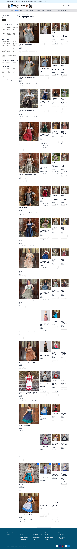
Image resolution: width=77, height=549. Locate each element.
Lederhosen (35, 532)
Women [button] (16, 10)
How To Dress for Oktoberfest (61, 538)
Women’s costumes (24, 537)
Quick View (29, 41)
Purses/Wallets (23, 539)
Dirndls (21, 532)
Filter (4, 19)
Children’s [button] (26, 10)
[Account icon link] (66, 6)
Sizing (59, 532)
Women (23, 14)
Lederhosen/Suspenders (37, 534)
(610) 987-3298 (13, 1)
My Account (63, 10)
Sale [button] (54, 10)
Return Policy (61, 534)
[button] (18, 10)
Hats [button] (43, 10)
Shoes (34, 539)
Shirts (46, 539)
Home (12, 10)
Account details (10, 532)
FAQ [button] (58, 10)
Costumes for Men (36, 537)
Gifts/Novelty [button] (48, 10)
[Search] (63, 6)
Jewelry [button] (31, 10)
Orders (8, 534)
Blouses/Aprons (48, 532)
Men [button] (21, 10)
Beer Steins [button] (38, 10)
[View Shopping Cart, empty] (69, 6)
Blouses (21, 534)
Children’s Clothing (49, 537)
